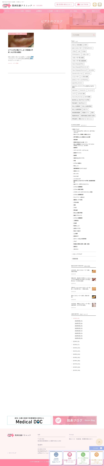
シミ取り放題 (84, 76)
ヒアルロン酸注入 (77, 163)
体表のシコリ (76, 171)
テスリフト (83, 90)
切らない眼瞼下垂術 (78, 212)
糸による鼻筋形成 (76, 109)
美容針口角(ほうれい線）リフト (81, 142)
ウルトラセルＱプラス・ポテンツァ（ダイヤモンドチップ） (84, 131)
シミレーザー (75, 76)
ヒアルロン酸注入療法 (78, 189)
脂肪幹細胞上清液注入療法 (88, 115)
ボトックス (76, 173)
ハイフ (74, 93)
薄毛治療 (74, 119)
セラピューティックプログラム (80, 79)
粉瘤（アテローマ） (78, 215)
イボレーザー (85, 54)
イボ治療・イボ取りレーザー (56, 11)
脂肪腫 (75, 155)
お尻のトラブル (77, 228)
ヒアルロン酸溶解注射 (78, 194)
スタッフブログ (77, 254)
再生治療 (74, 103)
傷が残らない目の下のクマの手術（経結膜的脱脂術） (84, 181)
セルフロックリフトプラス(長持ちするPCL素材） (83, 87)
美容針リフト (85, 112)
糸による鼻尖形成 (86, 106)
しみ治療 (76, 233)
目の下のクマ (82, 103)
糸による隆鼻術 (76, 106)
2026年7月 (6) (78, 323)
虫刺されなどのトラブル (79, 158)
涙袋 (75, 205)
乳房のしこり (76, 225)
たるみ (84, 51)
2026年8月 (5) (78, 320)
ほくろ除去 (73, 11)
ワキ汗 (75, 207)
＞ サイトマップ (11, 453)
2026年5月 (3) (78, 328)
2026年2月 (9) (78, 335)
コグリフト (87, 73)
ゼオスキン (75, 90)
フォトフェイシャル (77, 96)
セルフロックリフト (77, 83)
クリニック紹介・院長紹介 (23, 11)
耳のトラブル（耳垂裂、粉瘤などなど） (17, 33)
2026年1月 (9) (78, 338)
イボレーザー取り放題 (78, 57)
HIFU (85, 45)
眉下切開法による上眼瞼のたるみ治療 (82, 137)
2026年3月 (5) (78, 333)
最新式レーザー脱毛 (78, 199)
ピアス (14, 63)
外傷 (75, 160)
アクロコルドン (76, 54)
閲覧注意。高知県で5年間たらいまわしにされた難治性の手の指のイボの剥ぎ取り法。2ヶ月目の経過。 (81, 280)
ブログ (75, 241)
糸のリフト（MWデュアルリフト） (81, 184)
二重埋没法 (76, 220)
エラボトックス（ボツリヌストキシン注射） (83, 192)
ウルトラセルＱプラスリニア (79, 70)
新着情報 (75, 258)
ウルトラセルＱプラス (78, 64)
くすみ (74, 51)
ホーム (7, 11)
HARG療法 (79, 45)
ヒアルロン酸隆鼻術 (78, 218)
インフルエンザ (77, 178)
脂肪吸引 (76, 147)
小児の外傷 (76, 202)
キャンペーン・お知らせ (79, 197)
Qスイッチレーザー (77, 48)
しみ (79, 51)
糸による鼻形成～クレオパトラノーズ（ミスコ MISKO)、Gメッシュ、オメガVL (84, 145)
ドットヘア (91, 90)
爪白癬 (75, 223)
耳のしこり (76, 165)
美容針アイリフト (77, 152)
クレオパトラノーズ (77, 73)
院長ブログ (95, 11)
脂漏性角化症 (75, 115)
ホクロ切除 (87, 96)
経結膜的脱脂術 (76, 112)
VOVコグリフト (88, 48)
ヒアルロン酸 (81, 93)
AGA (73, 45)
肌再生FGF (76, 236)
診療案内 (39, 11)
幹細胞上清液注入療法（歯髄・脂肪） (82, 244)
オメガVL (91, 70)
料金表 (85, 11)
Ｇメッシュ (89, 119)
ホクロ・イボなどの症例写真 (80, 238)
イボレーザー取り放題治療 (79, 60)
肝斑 (92, 112)
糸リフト (85, 109)
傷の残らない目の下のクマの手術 (80, 100)
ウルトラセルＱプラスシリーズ (80, 67)
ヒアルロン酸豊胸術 (78, 186)
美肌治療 (76, 139)
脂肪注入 (76, 246)
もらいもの (76, 176)
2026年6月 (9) (78, 325)
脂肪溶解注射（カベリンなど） (80, 168)
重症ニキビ (82, 119)
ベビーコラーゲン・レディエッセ (81, 150)
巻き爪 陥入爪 (77, 231)
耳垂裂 (17, 63)
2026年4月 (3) (78, 330)
